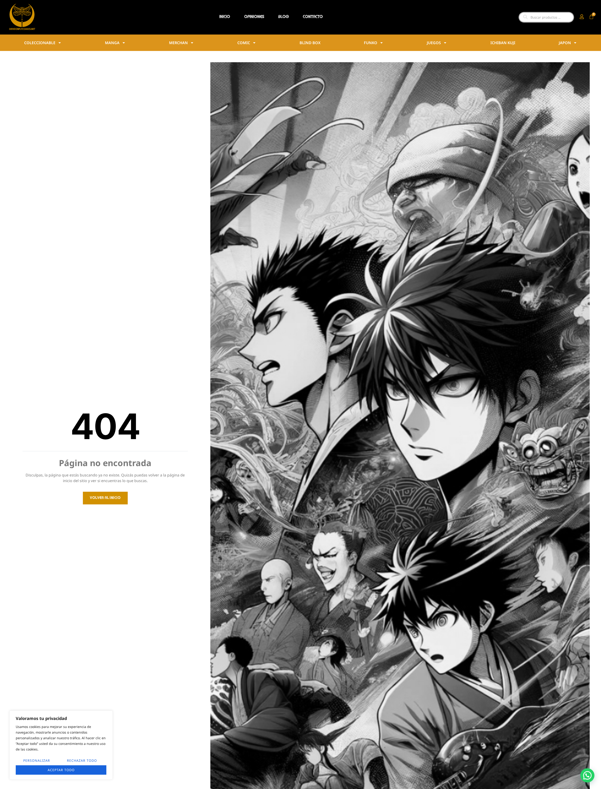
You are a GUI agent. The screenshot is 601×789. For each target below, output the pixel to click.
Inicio (224, 17)
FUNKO (370, 42)
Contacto (313, 17)
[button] (587, 775)
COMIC (243, 42)
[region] (61, 745)
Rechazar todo (82, 760)
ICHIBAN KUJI (502, 42)
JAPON (565, 42)
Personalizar (36, 760)
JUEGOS (434, 42)
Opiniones (254, 17)
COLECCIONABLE (39, 42)
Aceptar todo (61, 770)
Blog (283, 17)
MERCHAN (178, 42)
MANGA (112, 42)
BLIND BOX (310, 42)
